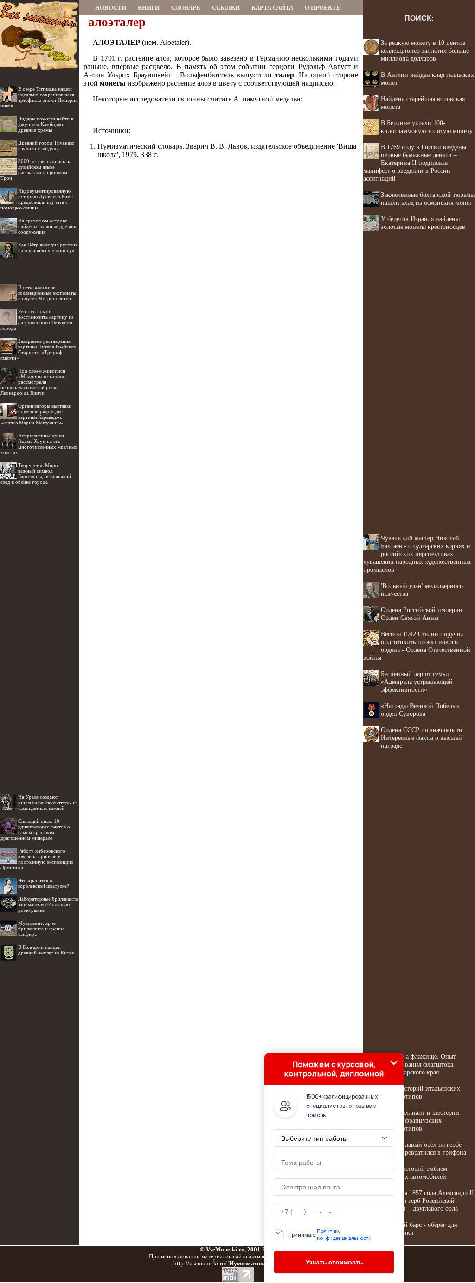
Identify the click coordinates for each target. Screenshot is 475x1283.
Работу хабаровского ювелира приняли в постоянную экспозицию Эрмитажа (36, 859)
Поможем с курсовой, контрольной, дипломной (334, 1069)
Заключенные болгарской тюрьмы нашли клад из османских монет (428, 198)
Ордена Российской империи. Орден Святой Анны (422, 613)
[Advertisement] (39, 632)
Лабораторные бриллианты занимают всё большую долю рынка (48, 904)
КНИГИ (149, 7)
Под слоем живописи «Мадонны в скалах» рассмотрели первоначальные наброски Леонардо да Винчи (32, 382)
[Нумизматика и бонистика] (39, 12)
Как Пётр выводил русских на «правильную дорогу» (48, 247)
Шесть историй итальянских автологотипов (420, 1092)
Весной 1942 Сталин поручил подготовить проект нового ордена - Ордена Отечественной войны (416, 645)
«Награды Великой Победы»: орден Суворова (421, 709)
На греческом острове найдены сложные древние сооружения (47, 226)
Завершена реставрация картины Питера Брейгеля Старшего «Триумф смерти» (38, 349)
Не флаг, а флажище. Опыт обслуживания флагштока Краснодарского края (418, 1064)
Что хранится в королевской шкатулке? (43, 883)
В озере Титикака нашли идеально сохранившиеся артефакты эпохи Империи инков (39, 97)
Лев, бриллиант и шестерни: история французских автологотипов (421, 1120)
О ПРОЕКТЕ (322, 7)
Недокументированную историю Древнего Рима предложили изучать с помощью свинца (36, 199)
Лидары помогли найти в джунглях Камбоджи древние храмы (45, 124)
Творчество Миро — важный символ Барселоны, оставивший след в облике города (35, 473)
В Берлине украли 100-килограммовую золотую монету (427, 126)
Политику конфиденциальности (344, 1234)
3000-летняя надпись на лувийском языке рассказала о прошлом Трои (35, 169)
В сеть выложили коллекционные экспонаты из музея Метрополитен (47, 292)
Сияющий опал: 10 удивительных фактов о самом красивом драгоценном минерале (35, 829)
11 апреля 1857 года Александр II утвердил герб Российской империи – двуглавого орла (427, 1200)
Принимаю (330, 1234)
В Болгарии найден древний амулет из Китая (46, 949)
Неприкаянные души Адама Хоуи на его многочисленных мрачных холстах (38, 444)
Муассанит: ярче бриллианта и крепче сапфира (41, 928)
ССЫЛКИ (226, 7)
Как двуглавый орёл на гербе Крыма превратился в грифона (423, 1148)
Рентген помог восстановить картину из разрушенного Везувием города (36, 320)
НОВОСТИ (110, 7)
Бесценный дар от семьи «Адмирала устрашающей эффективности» (417, 681)
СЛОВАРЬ (185, 7)
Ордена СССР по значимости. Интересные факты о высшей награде (422, 737)
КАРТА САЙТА (272, 7)
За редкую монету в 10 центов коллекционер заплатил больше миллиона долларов (425, 50)
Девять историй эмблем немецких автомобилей (414, 1172)
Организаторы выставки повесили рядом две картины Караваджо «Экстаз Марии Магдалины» (35, 414)
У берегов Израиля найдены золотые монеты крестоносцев (423, 222)
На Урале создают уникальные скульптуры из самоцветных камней (47, 802)
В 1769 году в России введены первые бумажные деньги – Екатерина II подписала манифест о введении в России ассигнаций (414, 162)
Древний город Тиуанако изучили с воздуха (46, 145)
